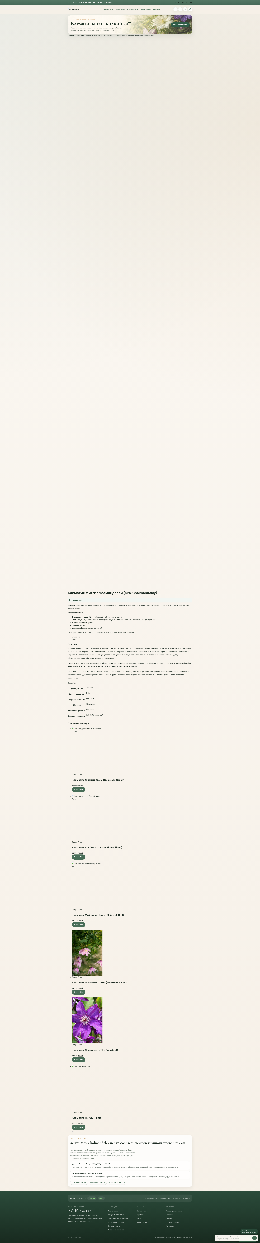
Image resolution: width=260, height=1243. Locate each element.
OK (254, 1238)
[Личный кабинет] (185, 9)
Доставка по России (117, 1183)
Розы (139, 1218)
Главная (71, 35)
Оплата (169, 1218)
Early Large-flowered (126, 632)
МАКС (101, 1198)
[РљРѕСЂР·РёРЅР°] (190, 9)
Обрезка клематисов (115, 1230)
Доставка (169, 1215)
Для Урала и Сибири (115, 1222)
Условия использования (184, 1238)
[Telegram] (191, 2)
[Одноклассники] (186, 2)
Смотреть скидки (180, 24)
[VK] (178, 2)
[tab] (132, 637)
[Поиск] (175, 9)
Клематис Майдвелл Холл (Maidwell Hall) (98, 915)
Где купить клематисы (116, 1215)
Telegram (92, 1198)
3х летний (113, 632)
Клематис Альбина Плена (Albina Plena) (97, 847)
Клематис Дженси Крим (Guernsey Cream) (98, 780)
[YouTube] (174, 2)
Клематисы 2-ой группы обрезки (99, 35)
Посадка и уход (113, 1226)
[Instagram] (182, 2)
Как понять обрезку (97, 1183)
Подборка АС (120, 9)
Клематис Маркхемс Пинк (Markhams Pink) (99, 982)
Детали (75, 640)
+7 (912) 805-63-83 (78, 1198)
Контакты (156, 9)
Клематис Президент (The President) (95, 1050)
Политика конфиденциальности (165, 1238)
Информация (146, 9)
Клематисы (108, 9)
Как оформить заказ (174, 1211)
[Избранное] (180, 9)
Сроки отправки (172, 1222)
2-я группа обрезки (79, 1183)
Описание (76, 637)
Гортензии (141, 1215)
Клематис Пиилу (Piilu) (86, 1117)
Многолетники (132, 9)
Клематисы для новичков (117, 1218)
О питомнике (112, 1211)
